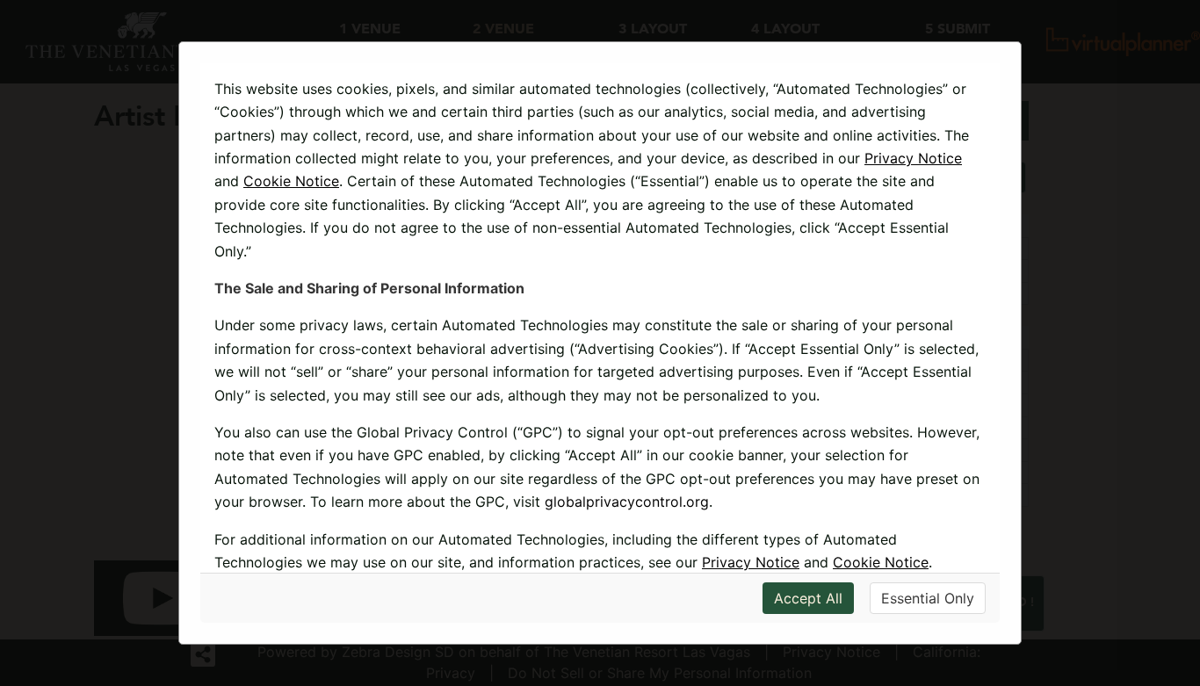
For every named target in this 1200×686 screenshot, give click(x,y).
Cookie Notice (291, 181)
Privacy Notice (913, 158)
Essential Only (927, 598)
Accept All (808, 598)
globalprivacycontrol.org (627, 501)
